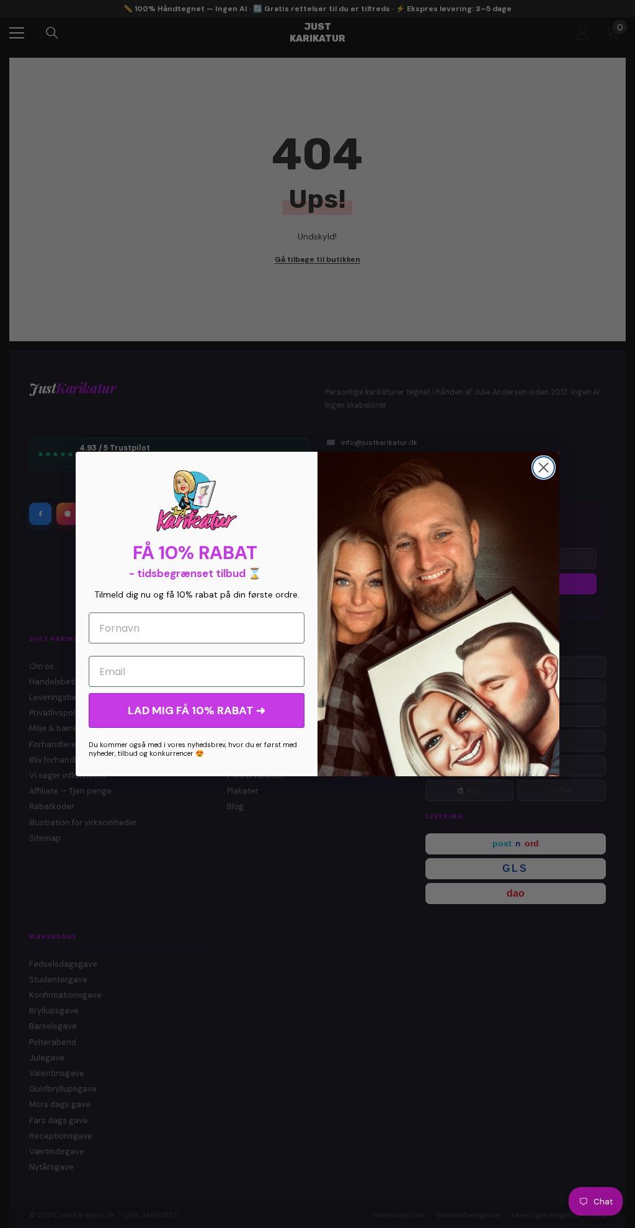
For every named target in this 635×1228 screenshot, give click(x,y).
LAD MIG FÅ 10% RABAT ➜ (196, 710)
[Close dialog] (543, 467)
